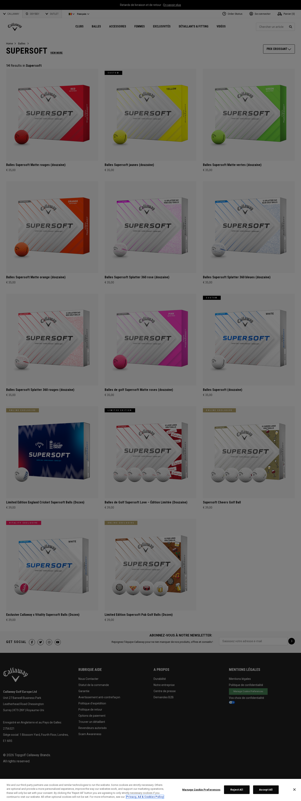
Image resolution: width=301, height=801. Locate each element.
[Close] (294, 789)
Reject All (236, 789)
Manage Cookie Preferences (201, 789)
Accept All (266, 789)
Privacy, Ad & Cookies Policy (145, 796)
